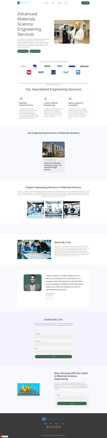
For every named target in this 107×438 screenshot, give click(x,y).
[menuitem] (46, 3)
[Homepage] (24, 3)
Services (46, 2)
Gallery (59, 2)
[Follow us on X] (53, 427)
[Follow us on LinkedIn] (48, 427)
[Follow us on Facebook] (50, 427)
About (66, 2)
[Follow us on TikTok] (59, 427)
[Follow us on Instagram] (56, 427)
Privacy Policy (45, 435)
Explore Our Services (23, 51)
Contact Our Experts (35, 51)
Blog (53, 2)
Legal (50, 435)
